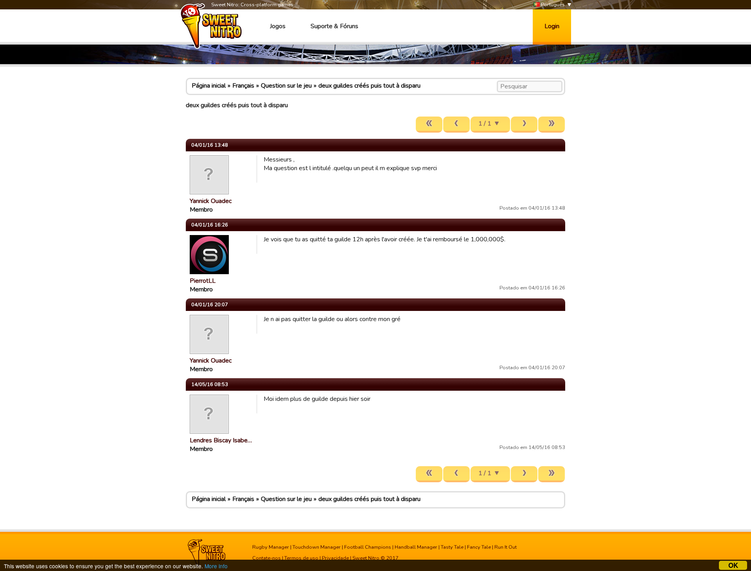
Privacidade (335, 558)
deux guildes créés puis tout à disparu (369, 85)
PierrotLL (203, 281)
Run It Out (505, 547)
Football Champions (367, 547)
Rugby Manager (270, 547)
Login (551, 26)
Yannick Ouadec (211, 201)
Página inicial (209, 85)
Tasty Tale (452, 547)
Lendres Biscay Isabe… (221, 440)
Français (243, 85)
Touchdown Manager (317, 547)
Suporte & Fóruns (334, 26)
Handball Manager (416, 547)
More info (216, 566)
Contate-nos (266, 558)
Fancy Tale (479, 547)
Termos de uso (301, 558)
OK (733, 565)
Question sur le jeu (286, 85)
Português (552, 4)
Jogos (278, 26)
